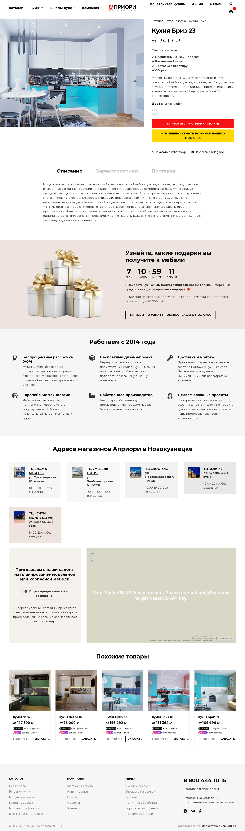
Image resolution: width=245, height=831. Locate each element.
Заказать (42, 738)
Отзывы (216, 4)
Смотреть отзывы (165, 50)
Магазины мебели (80, 786)
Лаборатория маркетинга (219, 825)
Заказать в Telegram (209, 152)
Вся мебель (17, 786)
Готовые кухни (176, 21)
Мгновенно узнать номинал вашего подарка (193, 136)
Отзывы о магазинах (140, 791)
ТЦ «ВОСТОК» (157, 469)
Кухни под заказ (21, 802)
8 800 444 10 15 (205, 780)
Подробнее (21, 739)
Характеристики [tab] (117, 171)
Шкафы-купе (61, 8)
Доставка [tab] (163, 171)
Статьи (72, 797)
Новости (73, 802)
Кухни (35, 8)
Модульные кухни (22, 797)
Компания (90, 8)
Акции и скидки (137, 786)
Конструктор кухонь (167, 4)
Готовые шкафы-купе (24, 808)
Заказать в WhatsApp (170, 152)
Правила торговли (139, 814)
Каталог (16, 8)
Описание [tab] (69, 171)
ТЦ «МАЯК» (212, 469)
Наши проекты (78, 791)
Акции (197, 4)
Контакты (74, 808)
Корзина (131, 797)
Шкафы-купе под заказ (26, 814)
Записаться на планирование (193, 123)
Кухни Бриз (197, 21)
